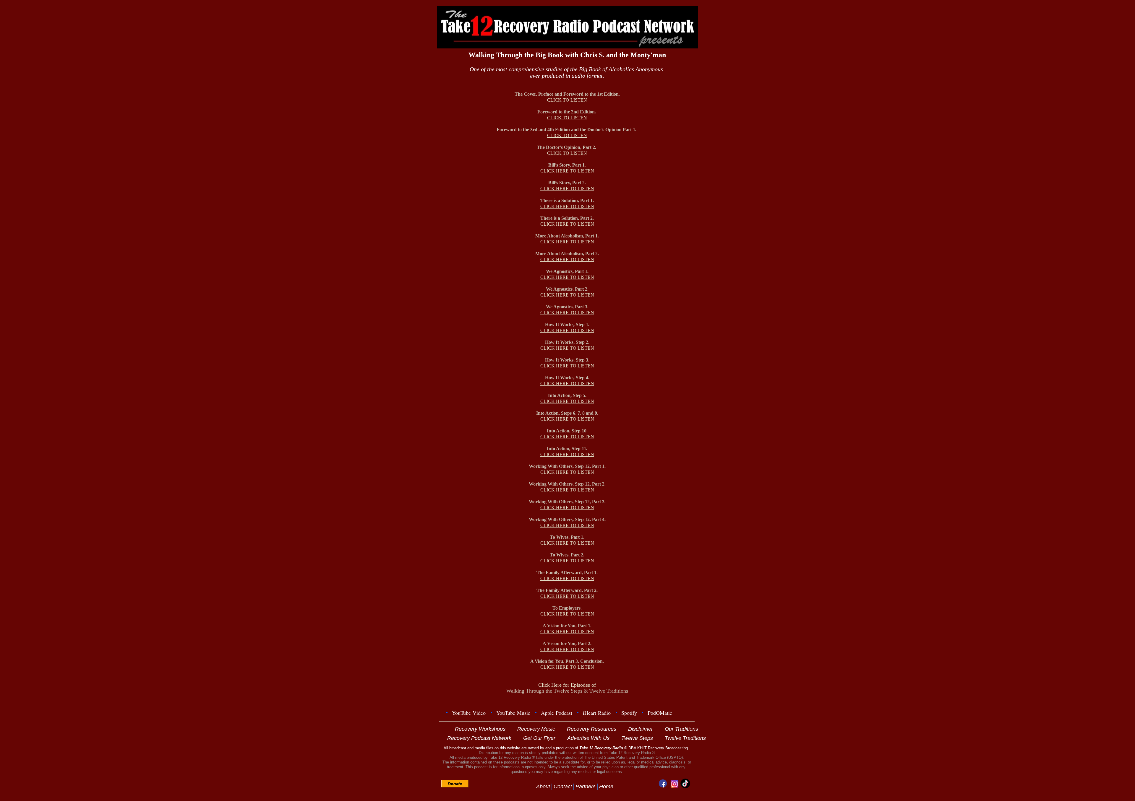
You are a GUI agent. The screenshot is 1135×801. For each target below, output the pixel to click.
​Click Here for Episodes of (567, 685)
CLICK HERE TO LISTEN (567, 170)
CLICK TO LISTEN (567, 99)
